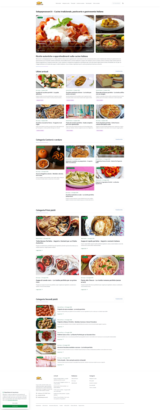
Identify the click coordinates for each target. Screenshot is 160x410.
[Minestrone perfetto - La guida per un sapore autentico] (110, 43)
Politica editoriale (74, 405)
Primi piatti (73, 3)
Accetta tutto (15, 406)
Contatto (61, 405)
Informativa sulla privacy (53, 405)
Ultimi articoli (58, 3)
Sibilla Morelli (98, 180)
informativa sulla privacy (13, 400)
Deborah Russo (69, 90)
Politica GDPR (66, 405)
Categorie (92, 376)
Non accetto (15, 403)
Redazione (74, 376)
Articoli (56, 376)
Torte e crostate (96, 3)
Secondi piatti (88, 3)
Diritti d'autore (45, 405)
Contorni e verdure (80, 3)
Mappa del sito (81, 405)
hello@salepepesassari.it (43, 397)
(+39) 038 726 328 (41, 395)
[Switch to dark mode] (123, 3)
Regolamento (38, 405)
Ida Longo (38, 90)
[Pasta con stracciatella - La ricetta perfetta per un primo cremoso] (65, 34)
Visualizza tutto (119, 71)
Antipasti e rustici (65, 3)
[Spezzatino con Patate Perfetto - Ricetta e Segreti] (110, 24)
